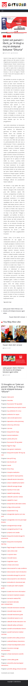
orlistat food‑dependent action (16, 645)
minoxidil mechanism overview (16, 608)
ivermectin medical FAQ (14, 598)
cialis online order (12, 551)
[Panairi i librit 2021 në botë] (14, 326)
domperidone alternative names (16, 504)
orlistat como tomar (13, 565)
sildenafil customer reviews (15, 497)
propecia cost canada (13, 532)
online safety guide (12, 659)
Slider (9, 36)
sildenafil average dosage (14, 486)
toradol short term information (16, 591)
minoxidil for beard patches (15, 476)
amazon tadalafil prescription (15, 483)
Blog (4, 36)
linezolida (10, 400)
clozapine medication (13, 472)
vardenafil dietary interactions (16, 641)
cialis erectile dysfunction (14, 418)
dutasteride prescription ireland (16, 407)
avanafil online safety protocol (16, 638)
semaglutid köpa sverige (14, 525)
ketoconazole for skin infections (16, 579)
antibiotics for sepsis (13, 414)
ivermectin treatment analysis (15, 595)
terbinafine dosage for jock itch (16, 575)
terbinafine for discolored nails (16, 582)
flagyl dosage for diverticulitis (15, 547)
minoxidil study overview (14, 611)
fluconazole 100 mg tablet (14, 442)
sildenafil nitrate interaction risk (16, 621)
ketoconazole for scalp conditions (17, 568)
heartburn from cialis (13, 490)
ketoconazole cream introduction (16, 572)
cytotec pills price (12, 439)
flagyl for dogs (11, 446)
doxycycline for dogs (13, 432)
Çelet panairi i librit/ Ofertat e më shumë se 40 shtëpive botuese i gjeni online (14, 311)
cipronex (9, 428)
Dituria (19, 681)
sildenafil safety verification (15, 625)
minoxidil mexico (12, 558)
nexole (9, 465)
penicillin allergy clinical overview (16, 669)
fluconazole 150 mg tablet (14, 404)
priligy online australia (13, 507)
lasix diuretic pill (11, 462)
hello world (10, 397)
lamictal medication (12, 435)
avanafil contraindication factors (16, 628)
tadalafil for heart (12, 500)
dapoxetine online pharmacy (15, 421)
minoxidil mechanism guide (15, 614)
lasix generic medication (14, 449)
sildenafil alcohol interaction (15, 479)
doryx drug (10, 469)
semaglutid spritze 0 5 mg (14, 529)
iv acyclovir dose (11, 554)
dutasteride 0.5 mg (12, 511)
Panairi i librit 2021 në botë (17, 317)
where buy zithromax (13, 425)
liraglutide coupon (12, 561)
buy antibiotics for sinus (14, 411)
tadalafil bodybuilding (13, 493)
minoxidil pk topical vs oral (15, 618)
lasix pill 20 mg (11, 458)
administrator (15, 53)
